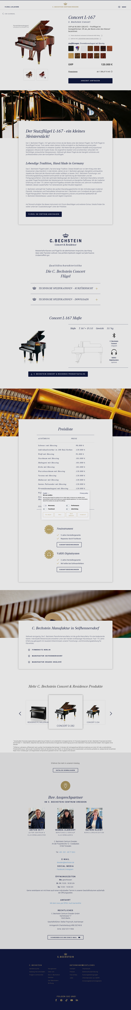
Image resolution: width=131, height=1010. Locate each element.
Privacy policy (84, 493)
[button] (46, 493)
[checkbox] (45, 506)
